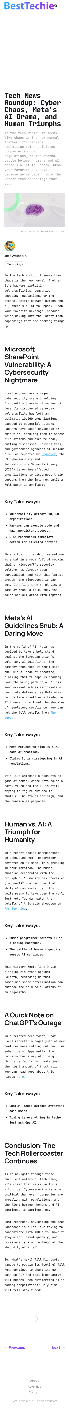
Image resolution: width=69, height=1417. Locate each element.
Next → (58, 1347)
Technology (15, 264)
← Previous (14, 1347)
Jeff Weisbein (15, 256)
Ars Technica (15, 909)
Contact (35, 1392)
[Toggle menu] (62, 5)
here (20, 1077)
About (34, 1381)
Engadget (49, 454)
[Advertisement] (34, 47)
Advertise (34, 1387)
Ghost (53, 1401)
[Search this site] (55, 5)
